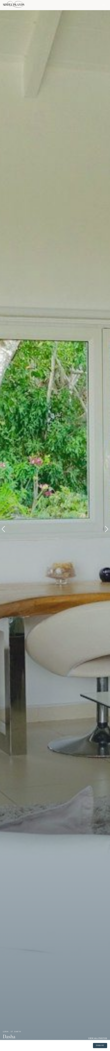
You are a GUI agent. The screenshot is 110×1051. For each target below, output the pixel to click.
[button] (3, 529)
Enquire (100, 1045)
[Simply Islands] (13, 5)
